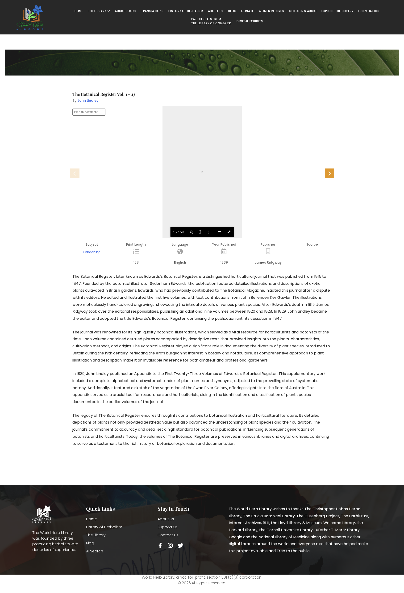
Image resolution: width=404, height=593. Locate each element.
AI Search (94, 551)
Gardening (91, 252)
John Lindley (87, 100)
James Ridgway (268, 262)
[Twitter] (180, 545)
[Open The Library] (108, 11)
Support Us (168, 527)
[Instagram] (170, 545)
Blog (90, 543)
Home (91, 519)
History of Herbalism (104, 527)
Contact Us (168, 535)
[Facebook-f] (160, 545)
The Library (96, 535)
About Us (166, 519)
